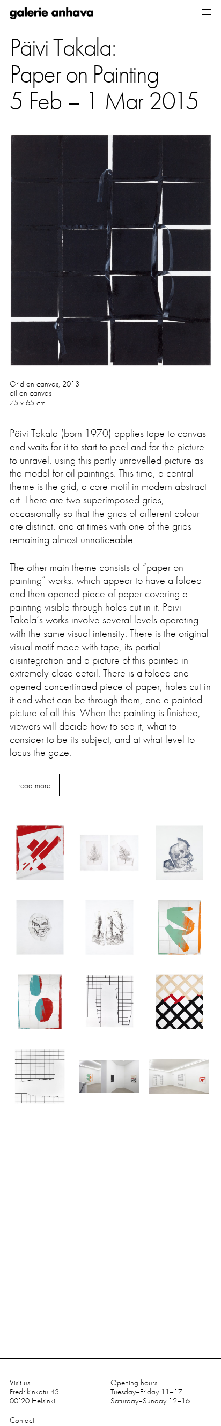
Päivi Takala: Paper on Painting (104, 72)
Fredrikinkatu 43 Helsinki (34, 1396)
